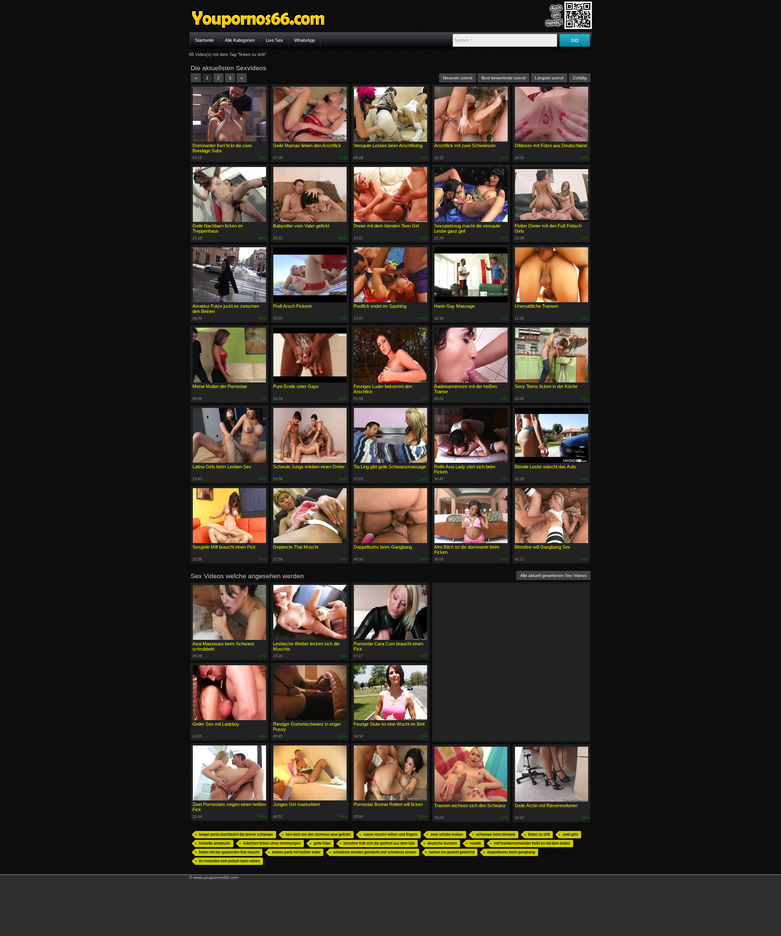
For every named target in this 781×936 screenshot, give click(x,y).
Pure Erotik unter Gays (296, 386)
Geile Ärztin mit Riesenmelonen (546, 805)
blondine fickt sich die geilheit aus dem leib (379, 843)
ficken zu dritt (539, 834)
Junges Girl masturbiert (296, 804)
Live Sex (274, 40)
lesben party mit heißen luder (296, 852)
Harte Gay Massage (454, 306)
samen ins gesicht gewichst (451, 852)
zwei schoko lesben (446, 834)
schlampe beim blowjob (495, 834)
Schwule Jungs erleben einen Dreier (309, 466)
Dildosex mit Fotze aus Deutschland (551, 145)
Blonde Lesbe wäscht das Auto (545, 466)
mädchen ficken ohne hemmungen (272, 843)
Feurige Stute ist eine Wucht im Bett (389, 724)
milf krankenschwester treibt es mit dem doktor (532, 843)
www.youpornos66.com (215, 877)
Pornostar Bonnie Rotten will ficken (388, 804)
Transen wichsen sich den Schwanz (470, 805)
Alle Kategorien (240, 40)
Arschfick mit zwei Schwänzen (464, 145)
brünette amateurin (214, 843)
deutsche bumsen (442, 843)
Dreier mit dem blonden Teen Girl (386, 225)
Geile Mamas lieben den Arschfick (307, 145)
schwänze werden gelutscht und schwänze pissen (374, 852)
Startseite (204, 40)
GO (574, 40)
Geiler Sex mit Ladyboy (216, 724)
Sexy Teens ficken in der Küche (546, 386)
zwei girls (570, 834)
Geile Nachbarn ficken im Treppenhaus (218, 228)
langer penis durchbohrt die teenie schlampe (236, 834)
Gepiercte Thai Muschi (295, 547)
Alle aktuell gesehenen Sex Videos (553, 575)
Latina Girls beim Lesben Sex (222, 466)
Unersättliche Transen (536, 306)
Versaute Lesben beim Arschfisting (388, 145)
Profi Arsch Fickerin (292, 306)
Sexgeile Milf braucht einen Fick (224, 547)
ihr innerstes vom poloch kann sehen (229, 861)
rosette (475, 843)
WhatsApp (304, 40)
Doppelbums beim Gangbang (383, 547)
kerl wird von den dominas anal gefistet (318, 834)
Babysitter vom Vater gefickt (301, 225)
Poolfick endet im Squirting (380, 306)
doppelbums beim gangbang (511, 852)
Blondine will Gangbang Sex (542, 547)
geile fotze (322, 843)
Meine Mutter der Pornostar (220, 386)
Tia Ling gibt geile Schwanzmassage (390, 466)
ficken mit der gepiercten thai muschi (229, 852)
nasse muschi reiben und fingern (390, 834)
